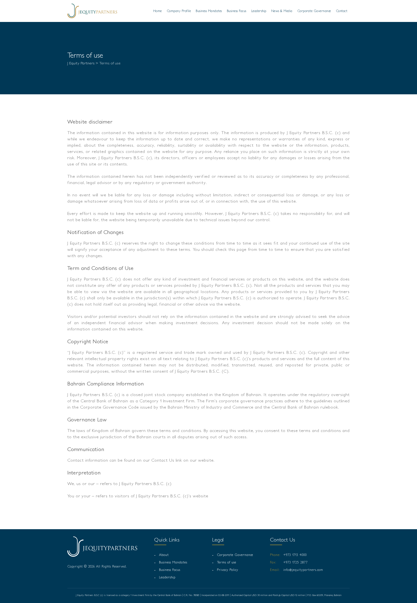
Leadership (258, 11)
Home (157, 11)
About (164, 555)
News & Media (281, 11)
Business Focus (236, 11)
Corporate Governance (314, 11)
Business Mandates (209, 11)
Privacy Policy (227, 570)
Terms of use (226, 562)
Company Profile (179, 11)
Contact (342, 11)
